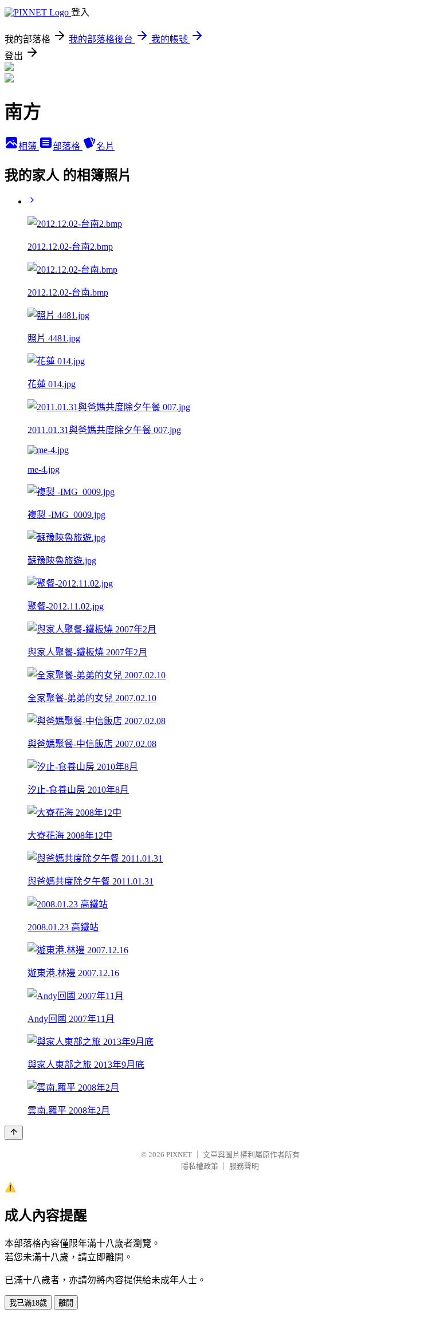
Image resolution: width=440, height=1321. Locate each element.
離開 (65, 1303)
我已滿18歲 (28, 1303)
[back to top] (14, 1133)
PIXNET (179, 1154)
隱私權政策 (199, 1166)
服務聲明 (244, 1166)
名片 (105, 146)
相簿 (28, 146)
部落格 (67, 146)
